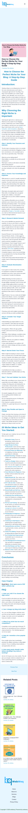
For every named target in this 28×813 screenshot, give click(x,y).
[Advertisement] (14, 22)
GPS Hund (10, 248)
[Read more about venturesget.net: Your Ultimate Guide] (9, 688)
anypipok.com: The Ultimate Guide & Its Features (12, 717)
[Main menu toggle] (24, 4)
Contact (14, 799)
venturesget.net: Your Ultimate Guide (12, 696)
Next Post (14, 671)
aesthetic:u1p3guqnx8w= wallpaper (11, 738)
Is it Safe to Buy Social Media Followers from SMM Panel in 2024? (12, 759)
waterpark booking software (14, 466)
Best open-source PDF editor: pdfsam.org (13, 585)
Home (14, 789)
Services (14, 794)
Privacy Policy (14, 802)
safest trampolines (12, 129)
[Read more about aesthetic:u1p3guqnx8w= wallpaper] (9, 730)
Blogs (14, 796)
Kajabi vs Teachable (14, 211)
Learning (4, 68)
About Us (14, 791)
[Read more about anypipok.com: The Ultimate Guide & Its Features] (9, 709)
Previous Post (14, 667)
